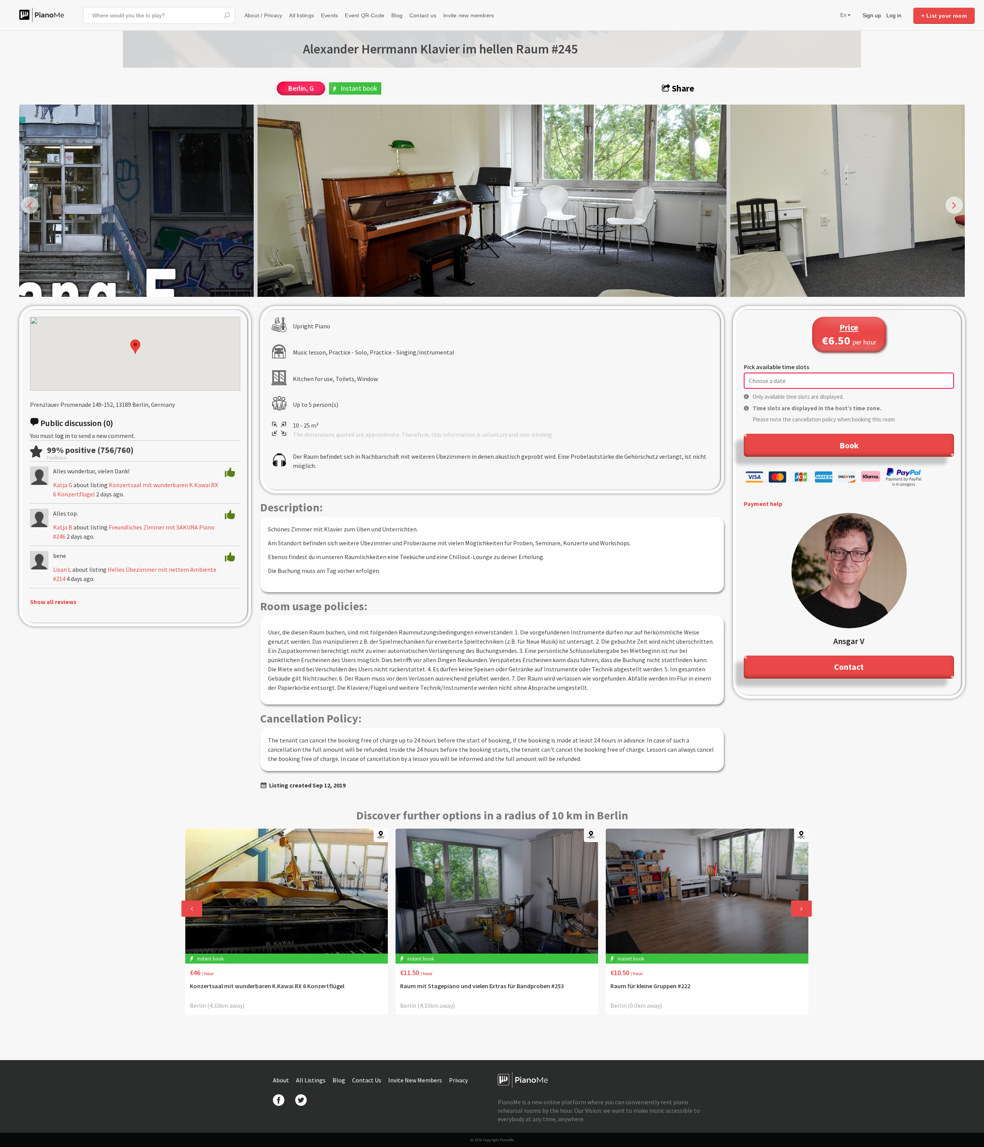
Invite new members (468, 15)
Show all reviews (53, 602)
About (281, 1080)
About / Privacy (263, 15)
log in (62, 435)
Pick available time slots (776, 367)
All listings (301, 15)
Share (682, 88)
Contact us (422, 15)
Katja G (62, 485)
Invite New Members (415, 1080)
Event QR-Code (364, 15)
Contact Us (367, 1080)
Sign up (872, 15)
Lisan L (62, 569)
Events (329, 15)
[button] (135, 347)
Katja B (62, 527)
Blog (396, 15)
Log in (893, 15)
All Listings (311, 1080)
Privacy (458, 1080)
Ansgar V (848, 641)
